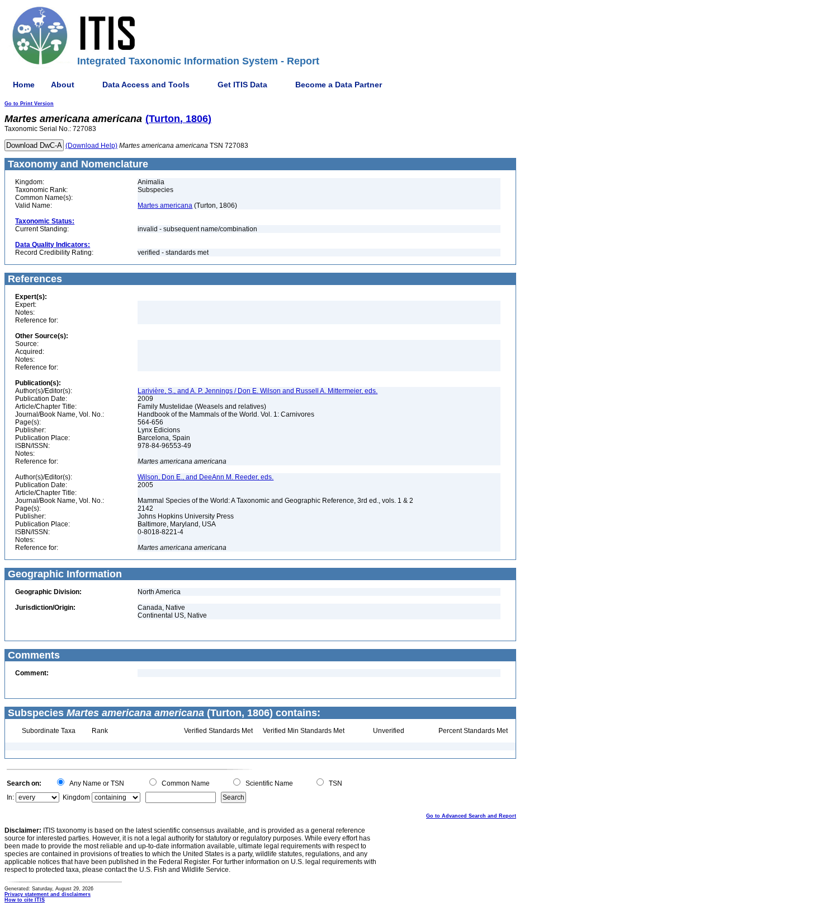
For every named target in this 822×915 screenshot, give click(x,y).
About (62, 84)
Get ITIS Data (242, 84)
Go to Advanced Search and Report (471, 816)
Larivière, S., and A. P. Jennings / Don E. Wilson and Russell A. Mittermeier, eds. (257, 391)
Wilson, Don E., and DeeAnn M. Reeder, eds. (205, 477)
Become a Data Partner (338, 84)
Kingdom (76, 797)
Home (24, 84)
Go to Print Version (29, 103)
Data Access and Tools (146, 84)
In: (10, 797)
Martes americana (165, 205)
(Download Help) (91, 146)
